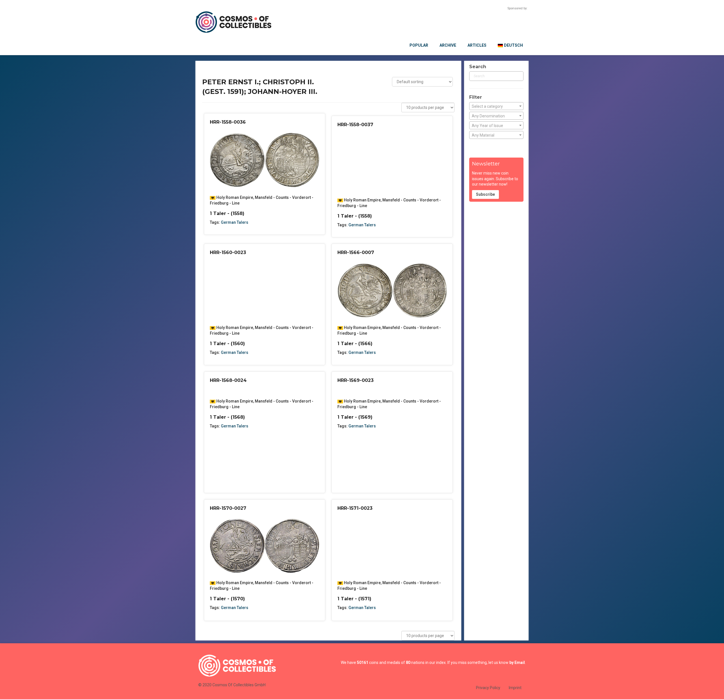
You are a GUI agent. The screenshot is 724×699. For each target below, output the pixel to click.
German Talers (234, 222)
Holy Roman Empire (234, 197)
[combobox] (496, 106)
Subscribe (485, 194)
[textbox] (496, 106)
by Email (517, 662)
